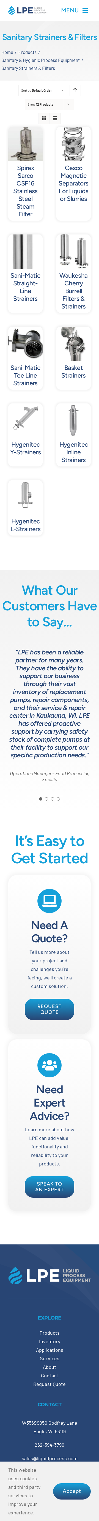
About (49, 1367)
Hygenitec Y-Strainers (25, 448)
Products (50, 1333)
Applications (49, 1350)
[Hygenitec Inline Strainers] (73, 408)
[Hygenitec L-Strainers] (25, 484)
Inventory (49, 1341)
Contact (49, 1375)
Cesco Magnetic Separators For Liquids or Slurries (74, 183)
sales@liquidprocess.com (50, 1458)
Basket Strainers (73, 371)
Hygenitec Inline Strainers (73, 452)
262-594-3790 (49, 1445)
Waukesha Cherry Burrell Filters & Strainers (73, 291)
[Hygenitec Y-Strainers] (25, 408)
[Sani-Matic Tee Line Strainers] (25, 331)
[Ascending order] (75, 90)
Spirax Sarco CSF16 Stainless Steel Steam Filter (25, 191)
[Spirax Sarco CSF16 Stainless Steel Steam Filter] (25, 131)
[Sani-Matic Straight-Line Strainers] (25, 239)
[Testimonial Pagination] (40, 799)
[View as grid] (44, 118)
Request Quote (49, 1384)
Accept (72, 1491)
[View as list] (55, 118)
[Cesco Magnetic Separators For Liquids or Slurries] (73, 131)
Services (49, 1358)
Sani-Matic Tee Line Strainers (25, 375)
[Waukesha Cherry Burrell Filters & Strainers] (73, 239)
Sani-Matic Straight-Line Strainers (25, 287)
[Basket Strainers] (73, 331)
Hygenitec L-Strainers (25, 525)
